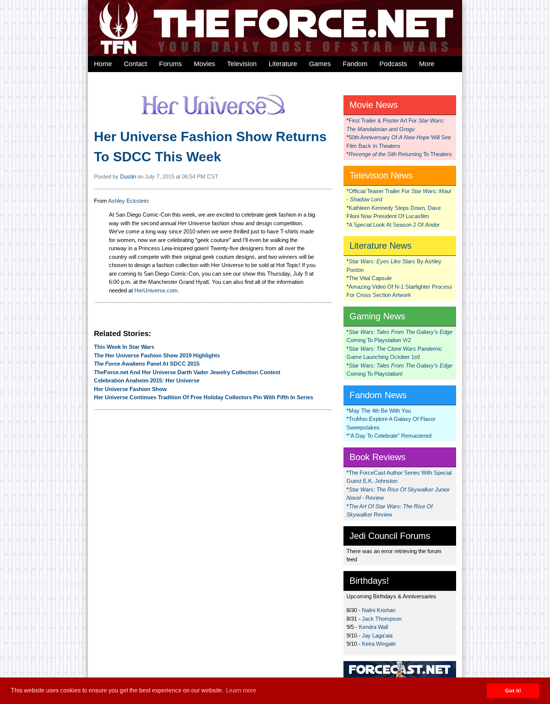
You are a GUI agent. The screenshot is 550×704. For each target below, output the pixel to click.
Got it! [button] (513, 691)
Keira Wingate (379, 644)
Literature (283, 64)
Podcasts (393, 64)
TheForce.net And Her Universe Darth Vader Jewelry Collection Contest (187, 372)
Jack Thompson (381, 618)
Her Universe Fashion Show (130, 389)
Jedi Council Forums (389, 536)
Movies (204, 64)
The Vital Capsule (370, 278)
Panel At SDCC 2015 (146, 363)
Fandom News (378, 395)
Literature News (380, 246)
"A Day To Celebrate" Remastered (390, 435)
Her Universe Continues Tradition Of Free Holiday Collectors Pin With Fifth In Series (203, 397)
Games (320, 64)
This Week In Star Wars (124, 347)
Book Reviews (377, 457)
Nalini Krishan (378, 610)
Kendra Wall (373, 627)
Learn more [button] (241, 690)
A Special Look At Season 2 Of (394, 224)
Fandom (355, 64)
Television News (381, 175)
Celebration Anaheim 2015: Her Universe (146, 380)
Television (242, 64)
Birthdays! (369, 581)
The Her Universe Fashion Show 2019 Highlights (157, 355)
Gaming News (377, 316)
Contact (135, 64)
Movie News (373, 105)
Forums (170, 64)
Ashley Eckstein (128, 201)
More (426, 64)
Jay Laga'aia (377, 635)
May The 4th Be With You (380, 410)
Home (103, 64)
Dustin (128, 176)
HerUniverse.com (156, 290)
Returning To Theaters (400, 154)
